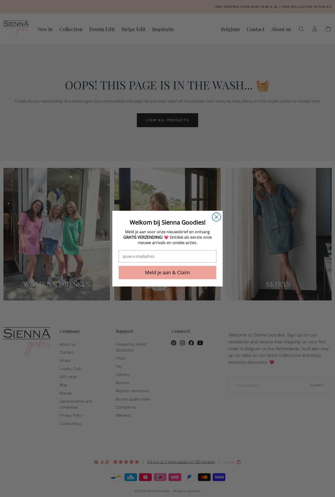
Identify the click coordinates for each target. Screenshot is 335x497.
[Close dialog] (216, 217)
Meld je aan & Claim (167, 272)
